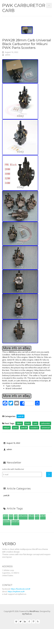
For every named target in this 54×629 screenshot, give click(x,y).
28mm (19, 423)
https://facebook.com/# (20, 589)
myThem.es (27, 614)
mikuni (7, 427)
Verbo (9, 543)
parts (15, 427)
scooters (34, 427)
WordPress (34, 611)
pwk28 (20, 416)
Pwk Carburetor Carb (23, 8)
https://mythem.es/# (16, 591)
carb (35, 423)
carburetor (45, 423)
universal (46, 427)
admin (7, 55)
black (27, 423)
